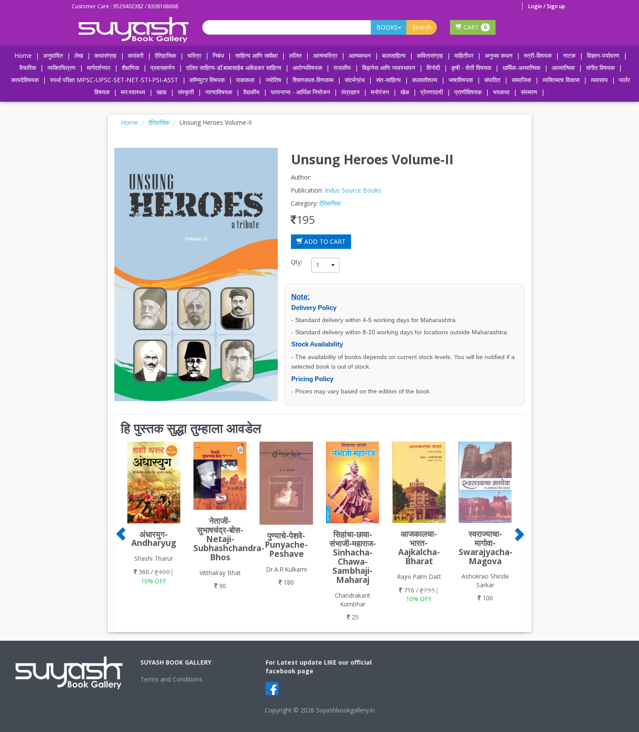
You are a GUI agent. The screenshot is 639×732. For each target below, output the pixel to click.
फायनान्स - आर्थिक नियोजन (300, 92)
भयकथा (501, 92)
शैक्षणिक (130, 67)
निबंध (218, 55)
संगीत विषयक (600, 67)
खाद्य (161, 92)
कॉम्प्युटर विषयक (207, 80)
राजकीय (342, 67)
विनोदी (433, 67)
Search (421, 27)
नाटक (569, 55)
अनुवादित (53, 55)
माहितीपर (463, 55)
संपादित (492, 80)
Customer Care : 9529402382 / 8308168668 (125, 6)
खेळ (404, 92)
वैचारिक (28, 67)
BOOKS (387, 27)
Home (23, 55)
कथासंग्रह (105, 55)
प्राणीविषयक (468, 92)
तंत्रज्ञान (350, 92)
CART (474, 27)
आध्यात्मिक (563, 67)
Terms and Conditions (171, 679)
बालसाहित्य (394, 55)
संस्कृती (186, 92)
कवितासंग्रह (430, 55)
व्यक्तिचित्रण (61, 67)
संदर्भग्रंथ (355, 80)
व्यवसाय (599, 80)
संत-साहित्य (389, 80)
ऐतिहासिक (165, 55)
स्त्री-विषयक (538, 55)
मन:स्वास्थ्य (133, 92)
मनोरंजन (380, 92)
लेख (78, 55)
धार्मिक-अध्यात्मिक (521, 67)
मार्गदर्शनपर (98, 67)
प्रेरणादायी (431, 92)
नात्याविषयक (218, 92)
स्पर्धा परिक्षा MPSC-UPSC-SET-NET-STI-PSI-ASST (114, 80)
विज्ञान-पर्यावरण (603, 55)
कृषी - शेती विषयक (471, 67)
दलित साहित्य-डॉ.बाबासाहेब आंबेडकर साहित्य (233, 67)
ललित (295, 55)
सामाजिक (521, 80)
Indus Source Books (353, 190)
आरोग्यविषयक (307, 67)
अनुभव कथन (499, 55)
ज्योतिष (273, 80)
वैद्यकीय (251, 92)
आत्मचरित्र (325, 55)
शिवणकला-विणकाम (314, 80)
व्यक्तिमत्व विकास (560, 80)
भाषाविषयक (461, 80)
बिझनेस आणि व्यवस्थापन (388, 67)
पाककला (245, 80)
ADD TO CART (324, 241)
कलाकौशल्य (424, 80)
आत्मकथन (360, 55)
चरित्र (194, 55)
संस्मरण (529, 92)
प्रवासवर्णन (162, 67)
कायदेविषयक (25, 80)
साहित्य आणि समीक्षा (256, 55)
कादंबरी (135, 55)
